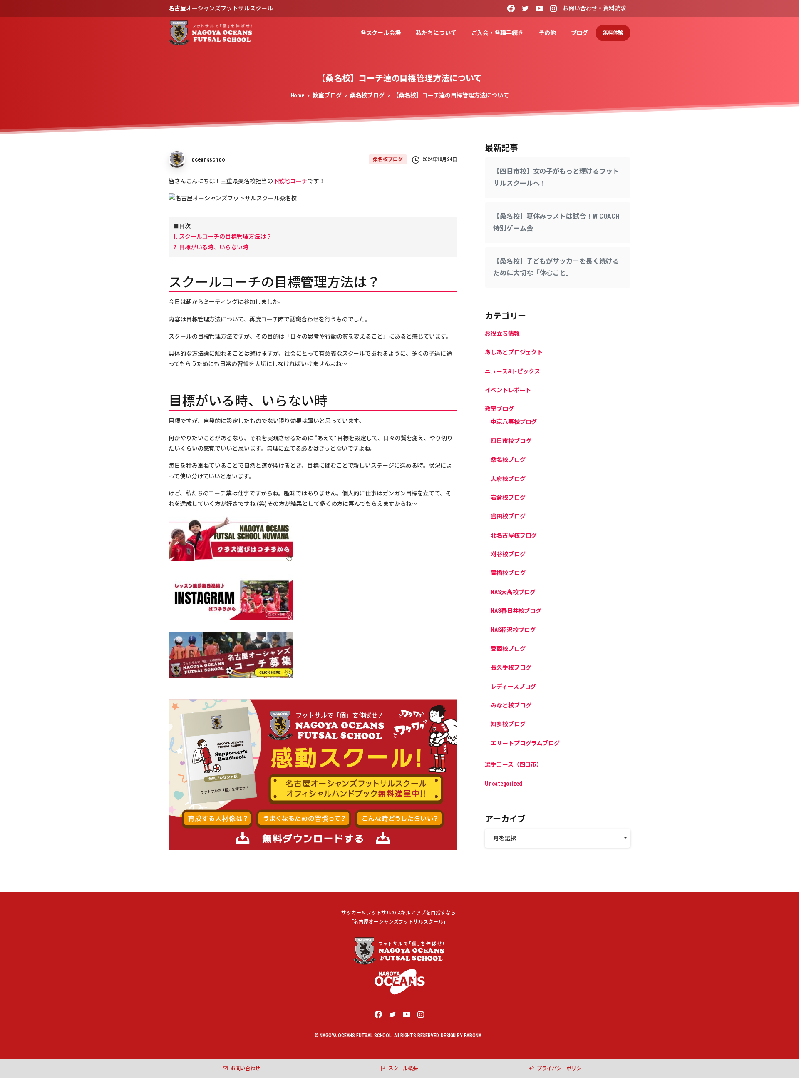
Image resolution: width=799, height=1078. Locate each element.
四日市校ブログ (511, 441)
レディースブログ (513, 686)
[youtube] (539, 8)
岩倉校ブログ (508, 497)
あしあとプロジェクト (514, 352)
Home (297, 95)
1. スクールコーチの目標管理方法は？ (222, 236)
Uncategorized (503, 783)
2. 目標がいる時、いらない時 (210, 247)
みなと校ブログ (511, 705)
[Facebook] (511, 8)
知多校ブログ (508, 724)
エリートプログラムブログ (525, 743)
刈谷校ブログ (508, 554)
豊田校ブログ (508, 516)
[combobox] (557, 838)
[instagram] (553, 8)
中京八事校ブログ (514, 422)
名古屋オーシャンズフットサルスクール (221, 8)
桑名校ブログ (367, 95)
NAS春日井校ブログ (516, 610)
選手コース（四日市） (513, 764)
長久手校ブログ (511, 667)
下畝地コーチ (290, 181)
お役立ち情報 (502, 333)
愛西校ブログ (508, 648)
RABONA (472, 1035)
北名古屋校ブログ (514, 535)
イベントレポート (508, 390)
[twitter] (525, 8)
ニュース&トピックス (512, 371)
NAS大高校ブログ (513, 592)
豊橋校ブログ (508, 573)
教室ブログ (327, 95)
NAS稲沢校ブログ (513, 630)
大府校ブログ (508, 479)
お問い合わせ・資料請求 (594, 8)
